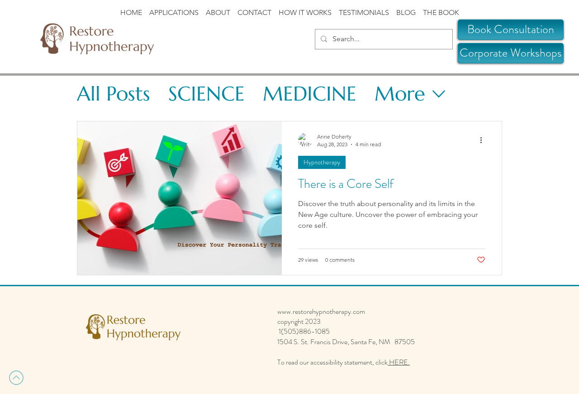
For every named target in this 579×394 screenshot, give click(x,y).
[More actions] (484, 140)
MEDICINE (309, 93)
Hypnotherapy (322, 162)
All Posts (113, 93)
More (400, 93)
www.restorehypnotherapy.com (321, 311)
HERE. (399, 362)
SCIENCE (206, 93)
